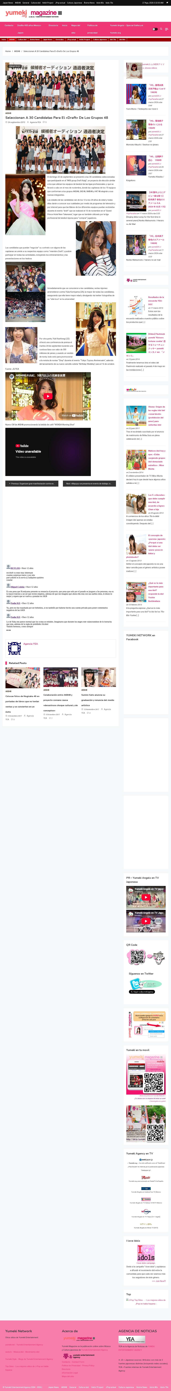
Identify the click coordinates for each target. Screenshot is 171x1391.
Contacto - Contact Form (73, 1362)
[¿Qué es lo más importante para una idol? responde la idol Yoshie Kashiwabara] (136, 592)
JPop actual (60, 3)
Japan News (8, 3)
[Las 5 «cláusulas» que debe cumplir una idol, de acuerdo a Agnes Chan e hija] (136, 504)
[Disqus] (60, 523)
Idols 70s (109, 3)
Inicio (64, 25)
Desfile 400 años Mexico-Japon (29, 29)
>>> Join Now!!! (159, 1281)
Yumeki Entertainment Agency (94, 1350)
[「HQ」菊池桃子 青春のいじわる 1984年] (136, 129)
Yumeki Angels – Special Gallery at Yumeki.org (126, 29)
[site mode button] (155, 29)
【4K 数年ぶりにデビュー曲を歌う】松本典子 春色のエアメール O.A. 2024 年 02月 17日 (157, 199)
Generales (60, 40)
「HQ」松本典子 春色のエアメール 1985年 (156, 240)
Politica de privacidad (92, 29)
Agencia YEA (35, 122)
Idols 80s (100, 3)
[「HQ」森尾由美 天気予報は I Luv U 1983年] (136, 94)
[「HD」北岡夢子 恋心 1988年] (136, 165)
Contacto (9, 25)
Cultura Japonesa (74, 3)
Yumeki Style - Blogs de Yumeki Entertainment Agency (29, 1359)
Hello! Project (47, 3)
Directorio (53, 25)
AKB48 (18, 3)
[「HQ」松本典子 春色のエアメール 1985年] (136, 245)
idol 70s (113, 40)
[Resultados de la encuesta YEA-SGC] (136, 306)
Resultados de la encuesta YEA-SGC (156, 301)
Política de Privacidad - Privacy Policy (78, 1365)
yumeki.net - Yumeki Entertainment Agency (24, 1344)
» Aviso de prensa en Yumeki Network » (152, 1096)
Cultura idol (35, 3)
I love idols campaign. (146, 1263)
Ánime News (89, 3)
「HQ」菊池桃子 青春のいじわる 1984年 (156, 124)
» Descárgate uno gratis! (157, 1101)
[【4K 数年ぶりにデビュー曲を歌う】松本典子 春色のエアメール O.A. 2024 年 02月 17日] (136, 201)
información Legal (70, 1373)
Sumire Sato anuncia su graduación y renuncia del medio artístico (97, 700)
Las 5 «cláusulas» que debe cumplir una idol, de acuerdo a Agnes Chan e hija (156, 502)
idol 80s (122, 40)
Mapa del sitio (75, 29)
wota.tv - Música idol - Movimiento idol (22, 1352)
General (26, 3)
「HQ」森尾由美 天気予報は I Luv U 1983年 (156, 89)
